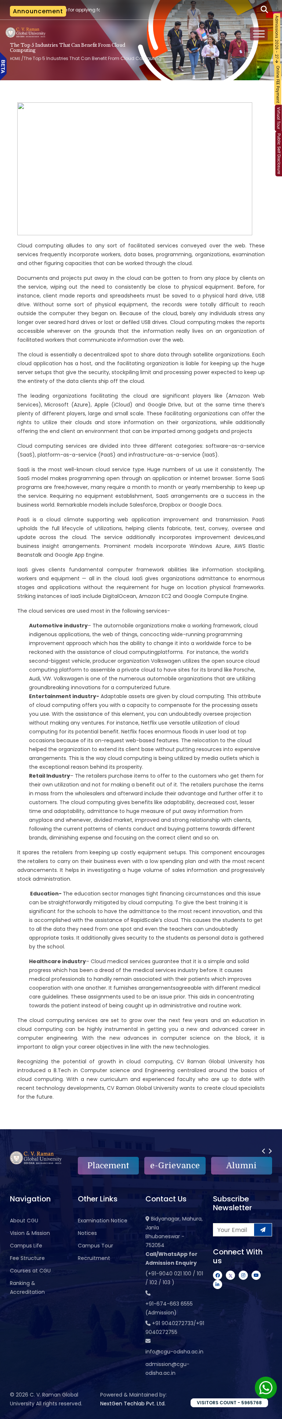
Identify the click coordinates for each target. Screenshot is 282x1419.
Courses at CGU (30, 1270)
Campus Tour (95, 1245)
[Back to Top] (269, 1408)
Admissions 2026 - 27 (276, 37)
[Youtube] (256, 1275)
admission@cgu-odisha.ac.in (167, 1368)
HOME (15, 58)
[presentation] (263, 1150)
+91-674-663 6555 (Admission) (169, 1308)
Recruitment (94, 1258)
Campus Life (26, 1245)
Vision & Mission (30, 1233)
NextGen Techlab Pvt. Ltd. (133, 1403)
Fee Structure (27, 1258)
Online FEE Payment (278, 84)
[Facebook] (217, 1275)
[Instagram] (243, 1275)
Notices (87, 1233)
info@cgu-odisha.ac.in (174, 1351)
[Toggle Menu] (259, 34)
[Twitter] (230, 1275)
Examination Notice (102, 1220)
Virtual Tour (278, 118)
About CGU (24, 1220)
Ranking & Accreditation (27, 1287)
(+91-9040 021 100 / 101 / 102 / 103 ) (174, 1278)
